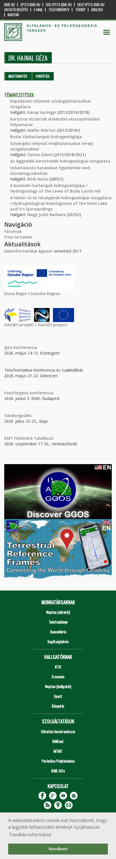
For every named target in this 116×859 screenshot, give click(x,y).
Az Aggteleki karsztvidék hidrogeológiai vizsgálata (60, 161)
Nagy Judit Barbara (46, 214)
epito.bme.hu (30, 4)
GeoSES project (52, 324)
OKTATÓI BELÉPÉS (16, 9)
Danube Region (45, 293)
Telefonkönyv (59, 9)
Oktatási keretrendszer (58, 731)
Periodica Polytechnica (58, 761)
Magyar (13, 15)
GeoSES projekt (19, 324)
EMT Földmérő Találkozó (28, 438)
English (97, 9)
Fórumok (13, 231)
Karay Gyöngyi (41, 112)
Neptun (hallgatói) (58, 686)
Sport (58, 696)
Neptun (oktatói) (58, 612)
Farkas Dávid (39, 154)
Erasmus (58, 676)
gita (8, 347)
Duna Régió (15, 293)
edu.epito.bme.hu (59, 4)
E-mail (38, 9)
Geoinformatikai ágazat (28, 251)
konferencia (24, 347)
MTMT (58, 751)
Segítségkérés (58, 641)
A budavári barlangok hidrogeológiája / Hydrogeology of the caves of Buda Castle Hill (55, 188)
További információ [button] (30, 835)
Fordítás (43, 76)
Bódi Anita (37, 179)
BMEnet (58, 741)
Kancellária (58, 632)
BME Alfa (58, 771)
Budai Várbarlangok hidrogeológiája (46, 136)
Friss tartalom (18, 237)
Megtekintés (17, 76)
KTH (58, 667)
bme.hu (9, 4)
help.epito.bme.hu (90, 4)
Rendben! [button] (58, 848)
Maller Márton (41, 130)
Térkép (80, 9)
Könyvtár (58, 706)
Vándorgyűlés (17, 415)
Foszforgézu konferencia (28, 392)
